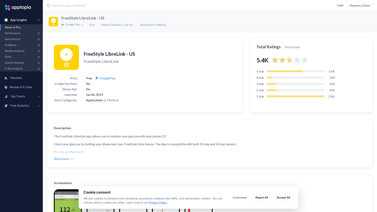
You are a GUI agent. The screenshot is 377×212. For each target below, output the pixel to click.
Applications (147, 24)
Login (340, 5)
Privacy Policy (158, 202)
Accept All (283, 197)
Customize (240, 197)
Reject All (261, 197)
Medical (161, 24)
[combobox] (152, 5)
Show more (61, 159)
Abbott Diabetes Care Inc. (117, 24)
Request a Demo (360, 5)
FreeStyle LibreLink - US (82, 18)
